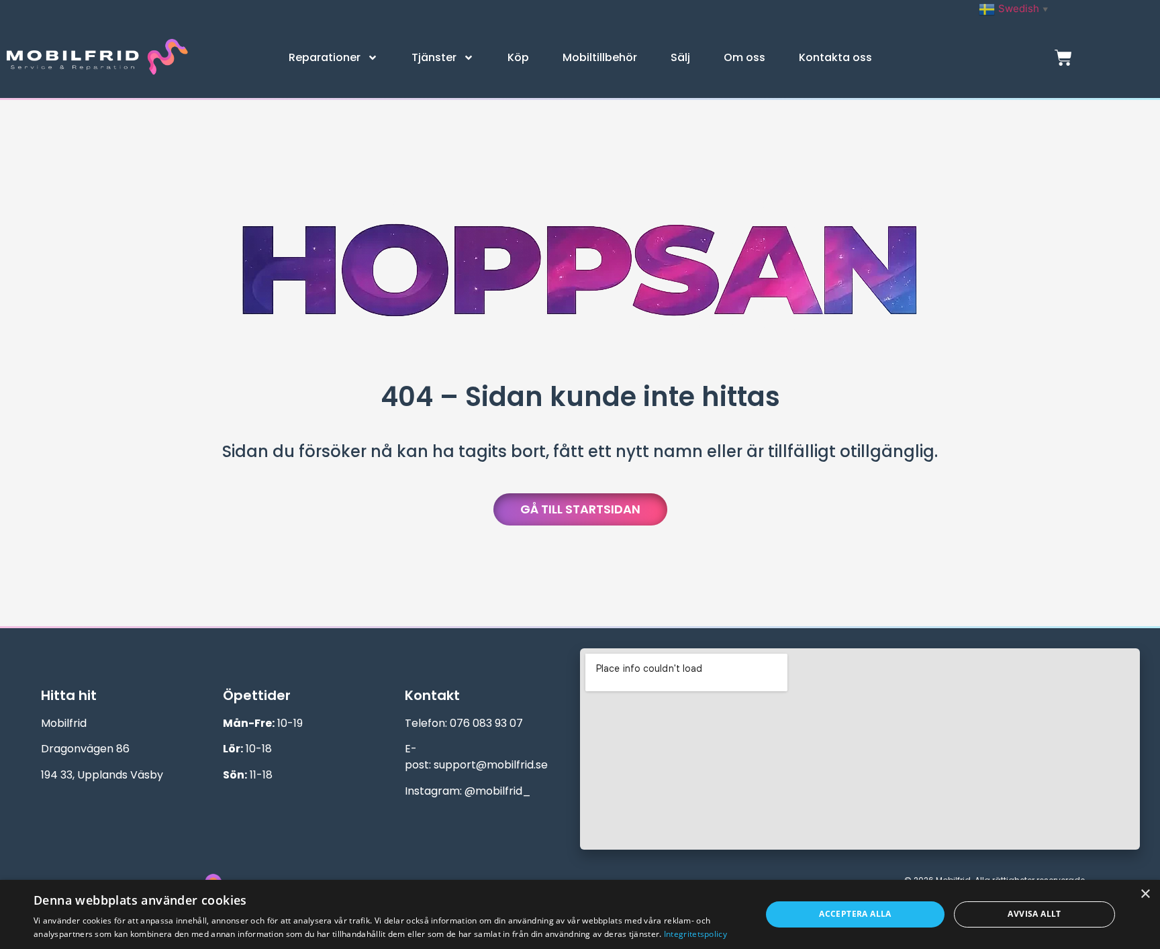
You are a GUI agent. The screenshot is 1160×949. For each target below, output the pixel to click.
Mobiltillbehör (600, 57)
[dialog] (580, 914)
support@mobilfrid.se (491, 764)
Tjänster (434, 57)
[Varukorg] (1063, 57)
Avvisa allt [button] (1034, 913)
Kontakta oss (835, 57)
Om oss (744, 57)
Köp (518, 57)
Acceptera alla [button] (855, 913)
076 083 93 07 (486, 723)
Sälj (680, 57)
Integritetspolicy (695, 934)
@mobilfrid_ (498, 791)
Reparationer (324, 57)
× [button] (1145, 894)
